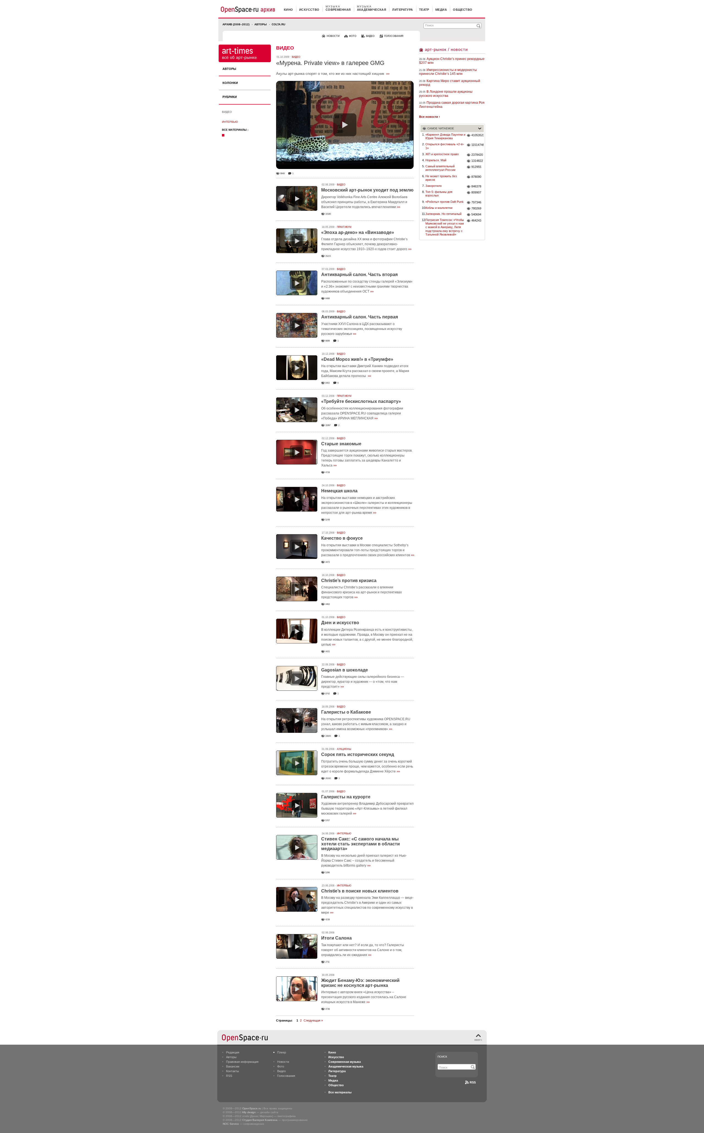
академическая (371, 9)
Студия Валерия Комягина (259, 1119)
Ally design (249, 1112)
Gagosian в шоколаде (344, 670)
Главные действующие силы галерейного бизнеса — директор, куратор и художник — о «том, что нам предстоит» (362, 682)
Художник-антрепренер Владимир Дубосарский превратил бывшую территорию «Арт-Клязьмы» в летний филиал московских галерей (367, 808)
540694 (476, 214)
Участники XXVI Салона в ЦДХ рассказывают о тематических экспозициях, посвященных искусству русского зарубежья (361, 329)
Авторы (260, 24)
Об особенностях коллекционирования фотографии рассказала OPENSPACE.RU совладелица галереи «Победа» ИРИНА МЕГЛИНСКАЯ (362, 413)
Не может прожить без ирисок (441, 177)
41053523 (477, 135)
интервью (230, 121)
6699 (327, 341)
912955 (476, 166)
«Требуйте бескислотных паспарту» (361, 401)
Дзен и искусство (340, 622)
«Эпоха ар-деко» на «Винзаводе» (357, 232)
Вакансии (232, 1066)
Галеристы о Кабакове (346, 712)
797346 (476, 202)
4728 (327, 472)
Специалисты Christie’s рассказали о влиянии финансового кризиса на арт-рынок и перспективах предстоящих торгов (361, 592)
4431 (327, 651)
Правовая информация (242, 1061)
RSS (229, 1075)
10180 (328, 214)
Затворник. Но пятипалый (443, 213)
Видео (227, 111)
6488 (327, 298)
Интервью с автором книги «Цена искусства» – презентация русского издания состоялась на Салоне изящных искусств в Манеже (363, 997)
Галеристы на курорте (345, 797)
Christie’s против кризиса (348, 580)
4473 (327, 562)
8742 (327, 693)
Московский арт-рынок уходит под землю (367, 190)
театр (424, 9)
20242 (328, 778)
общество (462, 9)
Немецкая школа (339, 490)
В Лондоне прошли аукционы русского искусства (445, 93)
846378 (476, 186)
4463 (327, 604)
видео (370, 36)
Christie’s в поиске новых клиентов (359, 891)
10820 (328, 736)
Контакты (232, 1071)
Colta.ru (278, 24)
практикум (344, 396)
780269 (476, 208)
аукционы (344, 749)
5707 (327, 820)
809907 (476, 192)
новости (333, 36)
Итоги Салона (336, 938)
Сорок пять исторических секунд (357, 754)
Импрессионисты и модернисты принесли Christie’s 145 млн (448, 72)
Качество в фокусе (342, 538)
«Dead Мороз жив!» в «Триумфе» (357, 359)
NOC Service (231, 1123)
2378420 (477, 154)
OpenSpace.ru (251, 1108)
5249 (327, 519)
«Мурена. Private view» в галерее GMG (330, 62)
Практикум (344, 227)
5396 (327, 872)
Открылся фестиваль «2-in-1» (444, 146)
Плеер (281, 1052)
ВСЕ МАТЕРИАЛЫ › (235, 129)
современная (338, 9)
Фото (280, 1066)
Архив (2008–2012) (235, 24)
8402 (327, 383)
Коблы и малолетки (438, 207)
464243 (476, 220)
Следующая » (313, 1020)
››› (387, 73)
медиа (441, 9)
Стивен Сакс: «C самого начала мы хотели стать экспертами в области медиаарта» (360, 844)
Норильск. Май (435, 160)
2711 (327, 962)
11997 (328, 425)
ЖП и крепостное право (442, 154)
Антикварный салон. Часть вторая (359, 274)
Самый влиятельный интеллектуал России (440, 168)
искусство (309, 9)
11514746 (477, 144)
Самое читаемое (440, 128)
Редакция (232, 1052)
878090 (476, 176)
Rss (473, 1082)
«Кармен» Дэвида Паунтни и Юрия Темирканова (445, 136)
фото (352, 36)
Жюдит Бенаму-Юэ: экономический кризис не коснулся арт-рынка (360, 983)
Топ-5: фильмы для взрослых (438, 193)
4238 (327, 919)
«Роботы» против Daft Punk (444, 201)
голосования (393, 36)
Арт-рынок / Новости (446, 49)
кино (288, 9)
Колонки (230, 82)
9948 (282, 173)
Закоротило (433, 185)
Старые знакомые (341, 443)
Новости (283, 1061)
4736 (327, 1009)
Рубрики (229, 97)
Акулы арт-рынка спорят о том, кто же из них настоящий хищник (330, 74)
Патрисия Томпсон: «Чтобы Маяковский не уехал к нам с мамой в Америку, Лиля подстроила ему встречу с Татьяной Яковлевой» (444, 227)
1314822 (477, 160)
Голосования (286, 1075)
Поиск (442, 1056)
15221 (328, 256)
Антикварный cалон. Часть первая (359, 317)
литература (402, 9)
